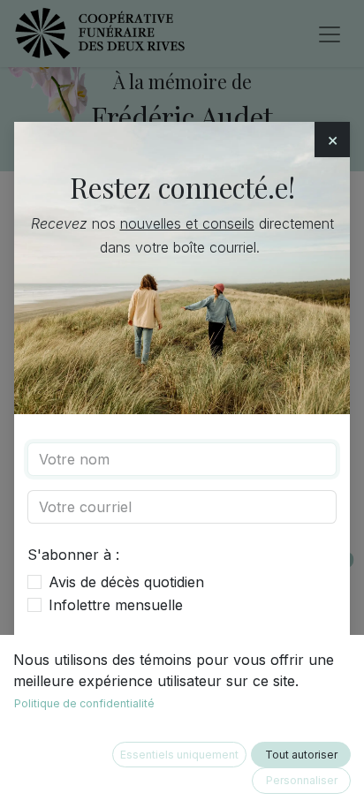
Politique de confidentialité (84, 703)
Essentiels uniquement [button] (179, 754)
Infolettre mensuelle (116, 605)
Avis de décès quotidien (126, 582)
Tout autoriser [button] (301, 754)
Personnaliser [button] (301, 780)
